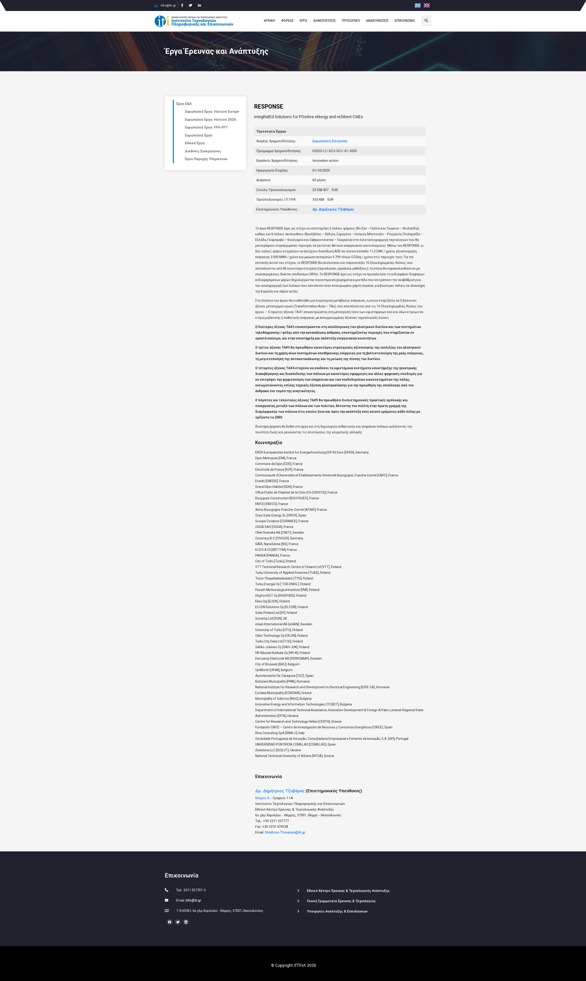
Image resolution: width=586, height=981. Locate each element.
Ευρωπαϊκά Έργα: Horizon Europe (212, 111)
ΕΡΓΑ (303, 20)
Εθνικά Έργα (195, 143)
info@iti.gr (168, 5)
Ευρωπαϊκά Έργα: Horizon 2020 (210, 120)
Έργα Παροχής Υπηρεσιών (206, 159)
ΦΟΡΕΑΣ (287, 20)
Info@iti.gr (193, 900)
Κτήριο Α (262, 798)
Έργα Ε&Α (184, 104)
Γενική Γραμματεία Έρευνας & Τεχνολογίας (341, 901)
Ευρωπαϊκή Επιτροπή (329, 141)
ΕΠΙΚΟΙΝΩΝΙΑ (405, 20)
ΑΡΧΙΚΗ (269, 20)
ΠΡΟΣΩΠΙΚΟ (351, 20)
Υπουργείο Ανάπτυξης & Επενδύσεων (337, 911)
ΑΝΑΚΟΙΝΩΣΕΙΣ (377, 20)
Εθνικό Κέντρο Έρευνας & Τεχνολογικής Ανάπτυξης (348, 891)
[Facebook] (182, 5)
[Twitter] (190, 5)
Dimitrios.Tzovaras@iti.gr (285, 832)
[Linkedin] (199, 5)
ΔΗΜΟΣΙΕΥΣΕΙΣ (324, 20)
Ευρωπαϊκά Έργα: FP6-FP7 (206, 127)
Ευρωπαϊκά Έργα (198, 135)
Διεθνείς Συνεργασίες (203, 151)
